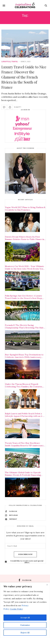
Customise (25, 625)
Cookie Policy (16, 609)
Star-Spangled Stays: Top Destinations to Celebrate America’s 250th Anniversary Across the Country (24, 355)
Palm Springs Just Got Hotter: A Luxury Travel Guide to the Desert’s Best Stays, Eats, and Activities (23, 296)
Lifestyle (6, 61)
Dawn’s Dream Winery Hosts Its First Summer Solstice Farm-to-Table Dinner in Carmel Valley (24, 238)
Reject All (25, 632)
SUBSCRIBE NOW (25, 554)
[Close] (47, 584)
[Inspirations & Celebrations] (25, 5)
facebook (26, 580)
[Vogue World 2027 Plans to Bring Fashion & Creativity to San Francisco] (22, 222)
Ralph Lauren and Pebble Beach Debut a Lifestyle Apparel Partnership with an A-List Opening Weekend (24, 414)
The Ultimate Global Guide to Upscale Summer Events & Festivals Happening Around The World (23, 473)
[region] (25, 610)
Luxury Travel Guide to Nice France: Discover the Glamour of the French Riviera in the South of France (23, 77)
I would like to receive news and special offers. (26, 561)
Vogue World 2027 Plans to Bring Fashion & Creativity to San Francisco (25, 208)
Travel (14, 61)
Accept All (25, 617)
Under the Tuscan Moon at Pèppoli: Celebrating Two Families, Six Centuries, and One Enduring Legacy (23, 385)
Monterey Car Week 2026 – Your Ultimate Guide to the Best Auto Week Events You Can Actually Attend (24, 267)
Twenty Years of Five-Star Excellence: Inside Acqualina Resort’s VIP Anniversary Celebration (24, 444)
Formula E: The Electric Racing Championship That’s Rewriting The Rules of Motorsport (24, 326)
